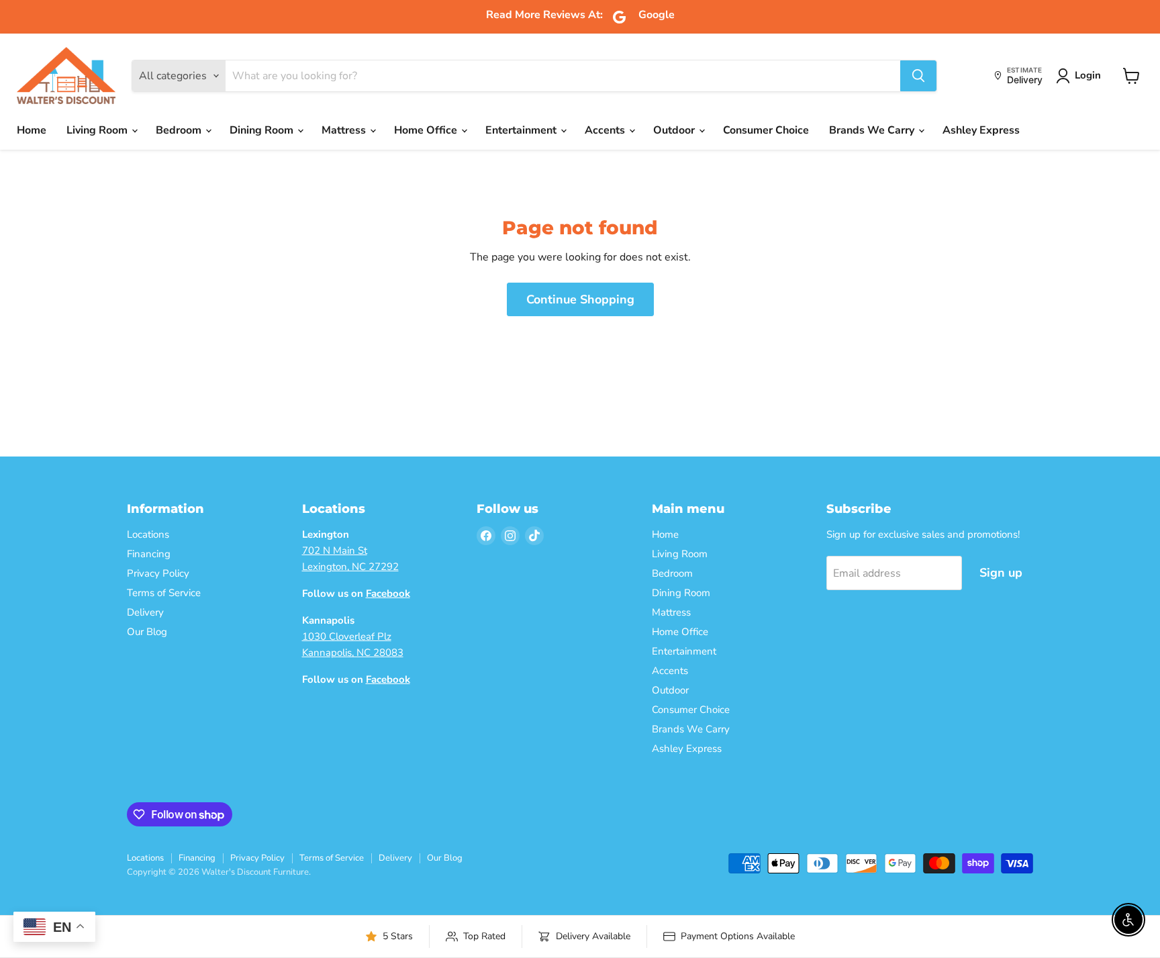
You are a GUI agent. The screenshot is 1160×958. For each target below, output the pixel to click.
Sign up (1000, 573)
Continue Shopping (580, 299)
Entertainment (522, 130)
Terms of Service (164, 593)
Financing (149, 554)
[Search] (918, 75)
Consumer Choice (766, 130)
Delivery (145, 612)
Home (31, 130)
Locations (148, 534)
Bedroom (180, 130)
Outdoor (675, 130)
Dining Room (263, 130)
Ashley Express (981, 130)
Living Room (98, 130)
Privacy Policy (158, 573)
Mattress (345, 130)
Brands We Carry (873, 130)
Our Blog (147, 631)
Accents (606, 130)
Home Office (427, 130)
